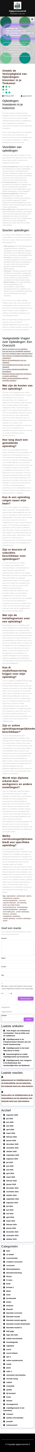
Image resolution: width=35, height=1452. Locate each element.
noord (8, 1349)
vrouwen (9, 1414)
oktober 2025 (11, 1151)
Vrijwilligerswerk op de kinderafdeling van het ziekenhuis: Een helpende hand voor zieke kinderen (17, 1083)
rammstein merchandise (16, 1375)
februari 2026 (11, 1137)
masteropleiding (22, 907)
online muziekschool (14, 1360)
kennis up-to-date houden (11, 905)
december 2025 (12, 1144)
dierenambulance (13, 1269)
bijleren (28, 896)
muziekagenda (12, 1342)
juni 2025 (9, 1166)
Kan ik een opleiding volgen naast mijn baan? (17, 353)
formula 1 (10, 1287)
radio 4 (9, 1371)
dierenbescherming (14, 1273)
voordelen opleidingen (23, 918)
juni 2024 (9, 1210)
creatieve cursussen (14, 1262)
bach (8, 1251)
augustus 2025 (12, 1159)
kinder (8, 1302)
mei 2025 (9, 1170)
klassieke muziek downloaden (18, 1324)
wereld (5, 921)
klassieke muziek (13, 1317)
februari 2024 (11, 1224)
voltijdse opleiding (9, 918)
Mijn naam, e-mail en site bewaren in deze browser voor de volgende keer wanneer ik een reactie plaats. (17, 987)
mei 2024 (9, 1214)
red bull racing (12, 1379)
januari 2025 (11, 1184)
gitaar (8, 1291)
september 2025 (12, 1155)
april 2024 (10, 1217)
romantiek (10, 1386)
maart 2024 (10, 1221)
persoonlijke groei (9, 912)
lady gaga (10, 1331)
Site (2, 975)
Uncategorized (12, 47)
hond (8, 1295)
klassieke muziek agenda (16, 1320)
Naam (3, 958)
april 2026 (10, 1129)
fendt (8, 1284)
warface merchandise (14, 1418)
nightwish (10, 1346)
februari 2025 (11, 1181)
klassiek (9, 1309)
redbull (9, 1382)
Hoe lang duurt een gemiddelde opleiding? (16, 351)
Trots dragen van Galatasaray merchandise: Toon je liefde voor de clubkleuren (16, 1033)
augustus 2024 (12, 1203)
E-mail (3, 966)
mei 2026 (9, 1126)
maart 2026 (10, 1133)
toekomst (6, 914)
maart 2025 (10, 1177)
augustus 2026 (12, 1115)
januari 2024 (11, 1228)
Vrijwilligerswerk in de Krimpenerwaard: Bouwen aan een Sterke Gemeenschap (17, 1041)
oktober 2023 (11, 1239)
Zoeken (4, 1015)
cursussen (22, 900)
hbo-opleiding (21, 903)
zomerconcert (11, 1425)
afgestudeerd (11, 896)
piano (8, 1368)
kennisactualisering (9, 907)
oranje (8, 1364)
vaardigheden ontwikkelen (11, 916)
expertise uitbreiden (9, 903)
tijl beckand (10, 1393)
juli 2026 (9, 1119)
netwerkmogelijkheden (10, 909)
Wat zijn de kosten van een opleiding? (14, 349)
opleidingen (23, 909)
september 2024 (12, 1199)
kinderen (9, 1306)
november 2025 (12, 1148)
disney (9, 1276)
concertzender (12, 1258)
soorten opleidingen (22, 912)
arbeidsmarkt (21, 896)
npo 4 (8, 1357)
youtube (9, 1421)
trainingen (13, 914)
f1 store (9, 1280)
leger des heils (12, 1335)
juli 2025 (9, 1162)
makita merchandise (14, 1338)
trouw (8, 1397)
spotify (9, 1390)
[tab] (32, 19)
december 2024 (12, 1188)
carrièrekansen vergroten (11, 898)
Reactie (4, 938)
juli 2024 (9, 1206)
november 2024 (12, 1192)
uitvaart (9, 1401)
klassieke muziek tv (14, 1328)
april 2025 (10, 1173)
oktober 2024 (11, 1195)
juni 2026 (9, 1122)
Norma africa (6, 1095)
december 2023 (12, 1232)
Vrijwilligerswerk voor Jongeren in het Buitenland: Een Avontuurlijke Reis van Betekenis (17, 1062)
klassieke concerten (14, 1313)
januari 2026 (11, 1140)
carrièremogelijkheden (10, 900)
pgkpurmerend (7, 1080)
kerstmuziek (11, 1298)
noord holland (11, 1353)
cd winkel (10, 1254)
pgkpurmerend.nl (17, 11)
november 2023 (12, 1235)
